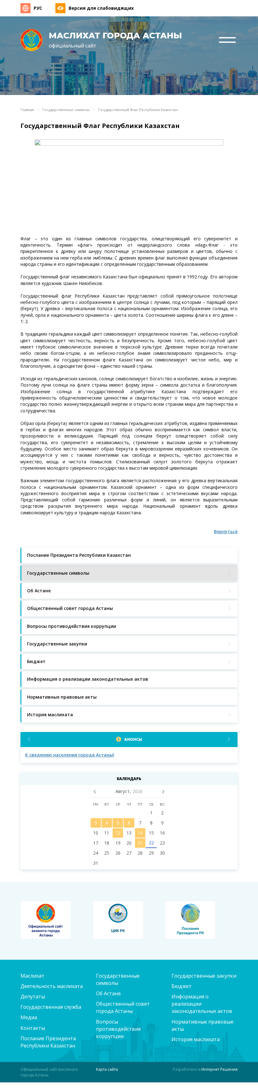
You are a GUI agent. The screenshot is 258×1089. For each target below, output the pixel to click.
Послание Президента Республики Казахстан (48, 1042)
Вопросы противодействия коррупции (118, 1029)
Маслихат (32, 975)
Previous (29, 739)
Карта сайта (107, 1069)
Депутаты (32, 996)
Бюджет (181, 986)
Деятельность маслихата (51, 986)
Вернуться (226, 531)
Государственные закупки (203, 975)
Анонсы (133, 739)
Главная (27, 110)
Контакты (32, 1028)
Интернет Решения (219, 1069)
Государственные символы (66, 110)
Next (229, 739)
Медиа (28, 1017)
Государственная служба (50, 1006)
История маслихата (195, 1039)
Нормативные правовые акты (202, 1025)
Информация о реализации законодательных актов (201, 1003)
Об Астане (108, 993)
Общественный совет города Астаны (123, 1007)
